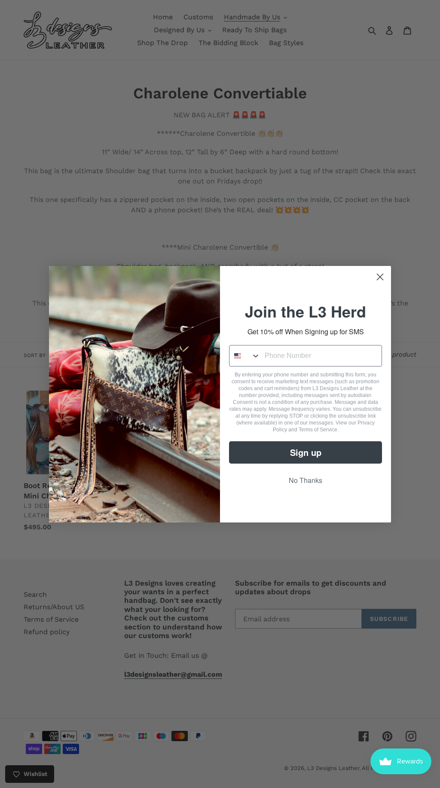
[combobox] (244, 355)
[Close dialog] (380, 276)
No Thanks (305, 480)
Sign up (305, 452)
